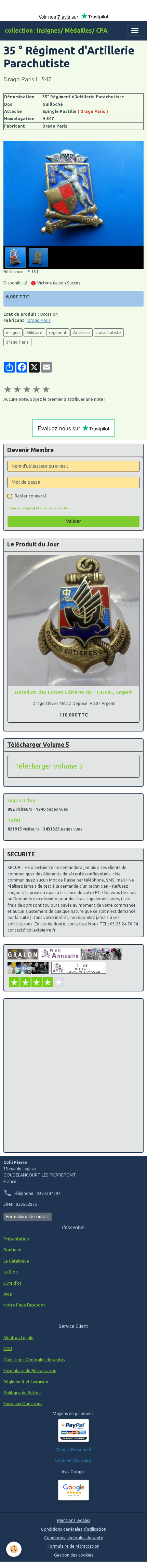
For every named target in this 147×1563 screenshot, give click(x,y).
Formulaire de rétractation (73, 1546)
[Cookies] (14, 1549)
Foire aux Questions (22, 1403)
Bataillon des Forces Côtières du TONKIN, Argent (73, 692)
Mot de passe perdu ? (52, 508)
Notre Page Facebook (24, 1305)
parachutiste (108, 332)
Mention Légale (18, 1337)
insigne (13, 332)
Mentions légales (73, 1520)
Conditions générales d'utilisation (73, 1529)
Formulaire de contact (27, 1216)
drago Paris (17, 342)
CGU (7, 1348)
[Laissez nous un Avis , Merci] (73, 1490)
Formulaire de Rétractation (29, 1370)
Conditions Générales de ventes (34, 1360)
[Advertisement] (73, 1075)
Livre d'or (13, 1283)
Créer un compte (21, 508)
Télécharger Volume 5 (48, 766)
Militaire (34, 332)
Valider (73, 521)
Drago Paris (39, 320)
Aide (7, 1294)
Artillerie (81, 332)
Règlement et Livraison (25, 1382)
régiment (58, 332)
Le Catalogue (16, 1261)
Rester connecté (31, 496)
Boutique (12, 1250)
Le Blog (10, 1272)
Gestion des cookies (73, 1555)
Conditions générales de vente (73, 1537)
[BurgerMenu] (134, 31)
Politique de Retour (22, 1393)
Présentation (16, 1239)
